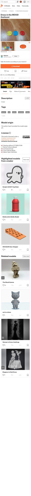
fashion (4, 112)
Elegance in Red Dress (10, 372)
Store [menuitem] (13, 6)
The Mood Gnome (8, 282)
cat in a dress (7, 312)
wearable (21, 112)
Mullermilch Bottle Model (11, 217)
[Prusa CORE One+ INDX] (15, 84)
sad (9, 112)
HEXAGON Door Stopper (10, 247)
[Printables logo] (2, 6)
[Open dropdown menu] (28, 15)
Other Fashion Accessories (22, 10)
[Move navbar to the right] (29, 5)
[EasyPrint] (17, 1)
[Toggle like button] (3, 190)
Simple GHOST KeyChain (11, 187)
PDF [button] (28, 98)
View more (26, 159)
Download (16, 66)
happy (27, 112)
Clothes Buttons (11, 74)
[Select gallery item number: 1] (14, 183)
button (14, 112)
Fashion (11, 10)
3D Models (4, 10)
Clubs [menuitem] (18, 6)
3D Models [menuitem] (7, 6)
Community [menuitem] (25, 6)
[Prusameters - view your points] (21, 2)
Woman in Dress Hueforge (11, 342)
